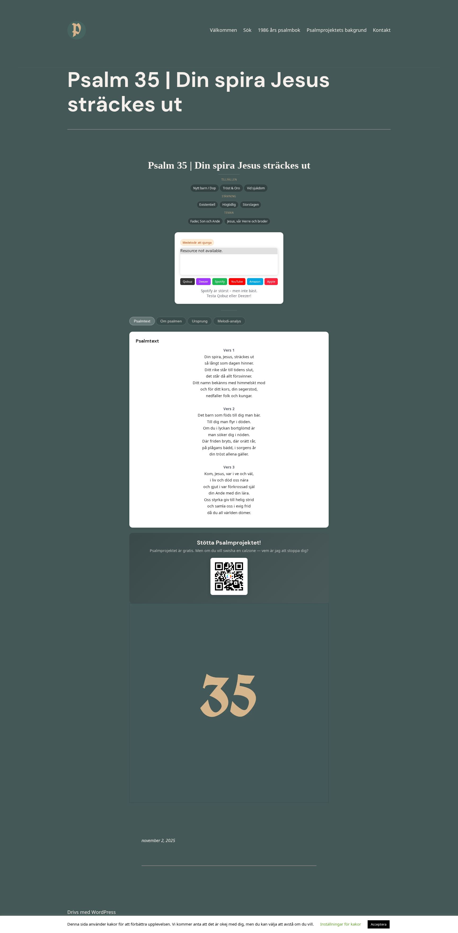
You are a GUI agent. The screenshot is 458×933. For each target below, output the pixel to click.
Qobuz (187, 281)
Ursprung (200, 321)
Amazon (255, 281)
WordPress (103, 912)
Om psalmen (171, 321)
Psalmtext (142, 321)
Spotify (220, 281)
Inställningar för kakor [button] (340, 924)
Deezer (203, 281)
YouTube (237, 281)
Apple (271, 281)
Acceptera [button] (378, 924)
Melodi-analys (229, 321)
